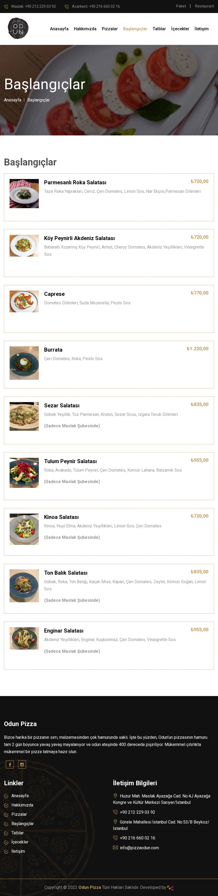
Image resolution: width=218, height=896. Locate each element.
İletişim (202, 28)
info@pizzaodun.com (139, 847)
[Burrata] (24, 363)
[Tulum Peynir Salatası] (24, 472)
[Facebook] (10, 765)
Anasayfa (59, 28)
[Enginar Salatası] (24, 638)
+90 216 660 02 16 (137, 837)
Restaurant (204, 6)
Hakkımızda (85, 28)
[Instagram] (22, 765)
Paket (181, 6)
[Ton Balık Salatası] (24, 585)
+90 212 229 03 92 (33, 6)
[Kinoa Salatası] (24, 529)
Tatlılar (159, 28)
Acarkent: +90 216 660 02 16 (96, 6)
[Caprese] (24, 301)
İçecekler (180, 28)
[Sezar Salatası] (24, 416)
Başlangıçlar (135, 28)
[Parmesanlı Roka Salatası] (24, 193)
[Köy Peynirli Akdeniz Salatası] (24, 245)
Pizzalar (110, 28)
